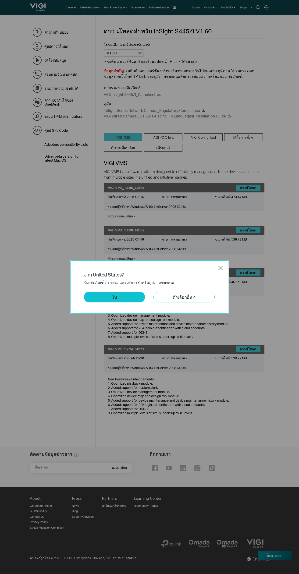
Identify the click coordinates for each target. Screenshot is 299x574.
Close (220, 268)
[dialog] (149, 287)
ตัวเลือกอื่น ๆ (184, 297)
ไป (114, 297)
